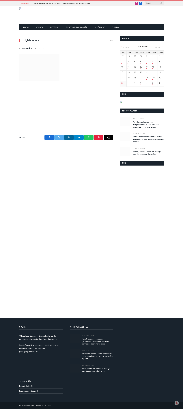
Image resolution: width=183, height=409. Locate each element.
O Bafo (115, 27)
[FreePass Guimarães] (32, 15)
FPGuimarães (27, 48)
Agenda (40, 27)
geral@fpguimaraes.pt (28, 351)
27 (122, 56)
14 (147, 67)
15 (153, 67)
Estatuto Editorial (26, 386)
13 (141, 67)
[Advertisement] (93, 15)
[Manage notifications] (177, 403)
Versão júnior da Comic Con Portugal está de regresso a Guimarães (147, 153)
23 (160, 72)
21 (147, 72)
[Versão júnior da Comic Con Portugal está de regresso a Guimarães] (125, 151)
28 (129, 56)
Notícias (54, 27)
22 (153, 72)
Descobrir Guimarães (77, 27)
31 (147, 56)
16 (160, 67)
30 (141, 56)
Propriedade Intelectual (28, 391)
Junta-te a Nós (25, 381)
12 (135, 67)
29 (135, 56)
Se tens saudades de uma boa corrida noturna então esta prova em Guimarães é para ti (148, 139)
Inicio (26, 27)
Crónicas (100, 27)
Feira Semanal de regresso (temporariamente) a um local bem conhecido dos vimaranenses (64, 3)
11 (128, 67)
